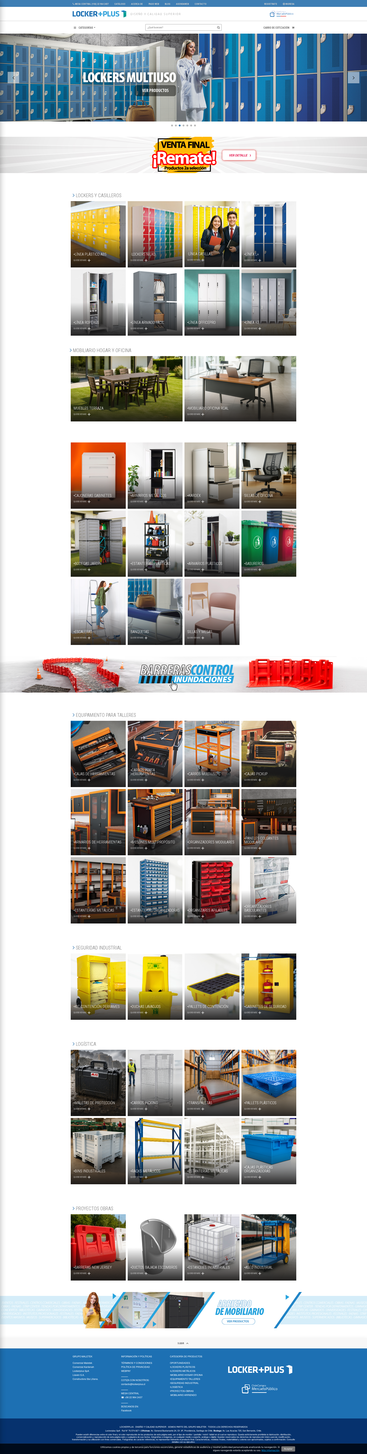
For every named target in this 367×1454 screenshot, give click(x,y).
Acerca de (137, 4)
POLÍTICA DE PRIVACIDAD (135, 1366)
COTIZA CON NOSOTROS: (135, 1380)
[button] (85, 27)
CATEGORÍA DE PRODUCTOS (186, 1356)
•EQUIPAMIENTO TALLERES (185, 1378)
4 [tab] (183, 125)
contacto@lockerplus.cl (133, 1384)
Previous (13, 77)
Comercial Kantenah (83, 1366)
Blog (167, 4)
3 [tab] (180, 125)
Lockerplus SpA (81, 1370)
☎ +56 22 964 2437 (131, 1397)
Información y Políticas (136, 1356)
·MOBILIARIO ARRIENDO (183, 1394)
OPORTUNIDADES (180, 1362)
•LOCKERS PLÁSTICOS (182, 1366)
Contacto (200, 4)
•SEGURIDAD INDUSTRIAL (184, 1382)
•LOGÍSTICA (176, 1386)
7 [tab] (195, 125)
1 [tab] (172, 125)
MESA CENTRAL (130, 1393)
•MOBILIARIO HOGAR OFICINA (186, 1374)
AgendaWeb (182, 4)
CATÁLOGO (119, 4)
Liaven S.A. (78, 1374)
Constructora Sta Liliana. (85, 1378)
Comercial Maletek (82, 1362)
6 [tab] (191, 125)
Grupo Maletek (82, 1356)
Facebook (126, 1410)
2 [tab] (176, 125)
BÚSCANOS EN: (130, 1406)
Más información (270, 1450)
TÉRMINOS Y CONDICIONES (136, 1362)
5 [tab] (187, 125)
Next (353, 77)
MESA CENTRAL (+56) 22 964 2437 (91, 4)
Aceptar (288, 1448)
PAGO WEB (154, 4)
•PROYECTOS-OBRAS (182, 1390)
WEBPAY (126, 1370)
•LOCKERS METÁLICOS (182, 1370)
